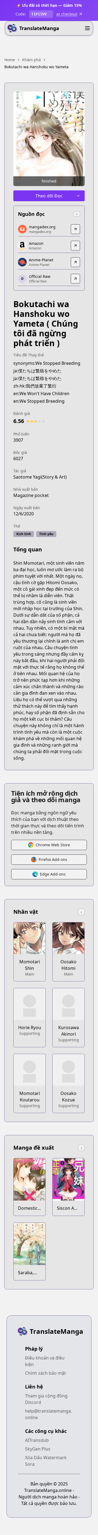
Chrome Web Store (53, 844)
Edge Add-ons (53, 874)
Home (9, 59)
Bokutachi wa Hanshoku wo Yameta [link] (36, 66)
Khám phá (31, 59)
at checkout (66, 14)
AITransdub (37, 1440)
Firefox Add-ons (53, 859)
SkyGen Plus (37, 1449)
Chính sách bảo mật (45, 1373)
